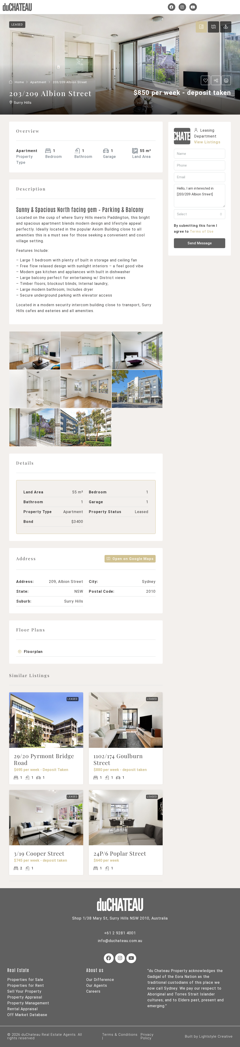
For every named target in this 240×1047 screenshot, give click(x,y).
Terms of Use (202, 231)
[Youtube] (193, 7)
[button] (86, 651)
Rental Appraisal (22, 1009)
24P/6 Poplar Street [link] (120, 853)
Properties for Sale (25, 979)
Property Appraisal (24, 997)
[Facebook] (171, 7)
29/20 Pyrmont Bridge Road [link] (44, 759)
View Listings (207, 142)
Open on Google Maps (132, 559)
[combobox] (199, 214)
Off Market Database (27, 1015)
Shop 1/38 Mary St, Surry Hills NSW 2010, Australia (120, 918)
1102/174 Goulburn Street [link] (118, 759)
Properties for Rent (25, 985)
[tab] (86, 652)
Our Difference (100, 979)
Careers (93, 991)
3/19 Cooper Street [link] (39, 853)
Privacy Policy (147, 1036)
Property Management (28, 1003)
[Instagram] (182, 7)
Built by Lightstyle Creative (209, 1036)
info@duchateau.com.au (120, 941)
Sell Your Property (24, 991)
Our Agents (96, 985)
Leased (73, 699)
